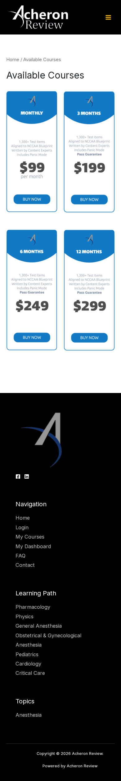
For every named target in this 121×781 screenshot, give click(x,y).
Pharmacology (33, 607)
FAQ (20, 556)
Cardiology (28, 664)
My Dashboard (33, 546)
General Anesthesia (39, 626)
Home (12, 59)
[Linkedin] (26, 476)
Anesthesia (29, 715)
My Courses (30, 537)
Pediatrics (27, 654)
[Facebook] (18, 476)
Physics (25, 616)
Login (22, 527)
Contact (25, 565)
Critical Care (30, 673)
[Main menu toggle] (108, 17)
